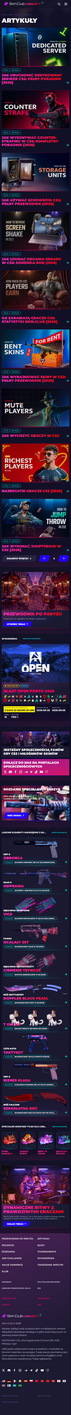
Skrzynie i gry (9, 1298)
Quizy (41, 1245)
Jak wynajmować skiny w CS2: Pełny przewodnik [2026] (34, 378)
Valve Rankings (12, 1265)
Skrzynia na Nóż (10, 1396)
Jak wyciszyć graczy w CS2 (30, 436)
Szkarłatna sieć (20, 1108)
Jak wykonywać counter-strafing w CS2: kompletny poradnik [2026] (30, 141)
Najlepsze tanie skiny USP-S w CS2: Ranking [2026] (34, 862)
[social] (3, 1370)
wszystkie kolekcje (59, 832)
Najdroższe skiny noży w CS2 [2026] (29, 1002)
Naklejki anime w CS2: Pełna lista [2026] (30, 1028)
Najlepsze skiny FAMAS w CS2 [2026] (28, 946)
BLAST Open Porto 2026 (29, 691)
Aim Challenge (12, 1258)
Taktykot (13, 1052)
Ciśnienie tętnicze (22, 970)
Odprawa (13, 886)
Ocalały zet (16, 942)
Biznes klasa (16, 1080)
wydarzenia (45, 1258)
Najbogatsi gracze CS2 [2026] (32, 491)
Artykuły (18, 15)
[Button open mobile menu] (65, 4)
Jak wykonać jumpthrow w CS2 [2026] (31, 548)
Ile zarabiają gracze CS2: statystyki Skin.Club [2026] (29, 320)
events (24, 686)
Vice (7, 914)
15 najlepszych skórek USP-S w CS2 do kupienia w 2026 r (34, 1084)
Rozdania (8, 1251)
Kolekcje (9, 862)
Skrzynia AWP (44, 1396)
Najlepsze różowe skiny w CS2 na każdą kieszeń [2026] (34, 918)
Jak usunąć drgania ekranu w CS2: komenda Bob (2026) (31, 261)
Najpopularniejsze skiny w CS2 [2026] (30, 974)
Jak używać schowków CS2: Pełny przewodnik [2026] (31, 202)
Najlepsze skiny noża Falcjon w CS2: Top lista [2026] (34, 1112)
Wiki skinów (43, 1298)
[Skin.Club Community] (23, 4)
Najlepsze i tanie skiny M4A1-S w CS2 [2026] (31, 890)
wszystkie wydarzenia (31, 638)
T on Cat (12, 1024)
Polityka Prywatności (48, 1282)
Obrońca (13, 858)
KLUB (5, 1271)
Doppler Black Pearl (25, 998)
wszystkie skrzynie (59, 1126)
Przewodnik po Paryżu (32, 614)
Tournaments (46, 1251)
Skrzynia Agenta (10, 1402)
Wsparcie (6, 1282)
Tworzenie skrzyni (50, 1265)
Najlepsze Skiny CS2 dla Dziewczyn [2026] (31, 1056)
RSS (39, 1288)
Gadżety (6, 1305)
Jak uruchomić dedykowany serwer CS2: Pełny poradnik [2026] (32, 78)
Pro (39, 1305)
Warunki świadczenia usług (16, 1288)
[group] (10, 1143)
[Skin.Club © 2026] (21, 1316)
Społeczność (7, 15)
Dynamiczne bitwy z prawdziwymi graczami (33, 1209)
